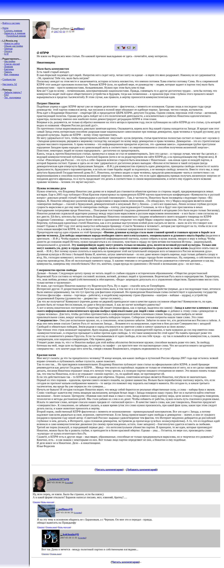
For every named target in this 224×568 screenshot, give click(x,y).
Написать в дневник (14, 33)
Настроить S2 (9, 84)
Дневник (8, 66)
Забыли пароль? (13, 92)
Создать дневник (13, 30)
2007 (56, 31)
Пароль (8, 72)
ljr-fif (6, 54)
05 (60, 31)
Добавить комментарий (142, 469)
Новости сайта (12, 43)
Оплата (8, 51)
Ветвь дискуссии (47, 502)
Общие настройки (13, 46)
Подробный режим (16, 36)
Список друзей (12, 64)
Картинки (9, 69)
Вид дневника (11, 74)
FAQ (6, 95)
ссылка (68, 482)
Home (5, 28)
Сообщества (9, 79)
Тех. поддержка (12, 97)
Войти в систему (11, 23)
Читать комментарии (109, 469)
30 (64, 31)
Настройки (9, 61)
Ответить (36, 502)
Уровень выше (51, 527)
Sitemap (8, 48)
